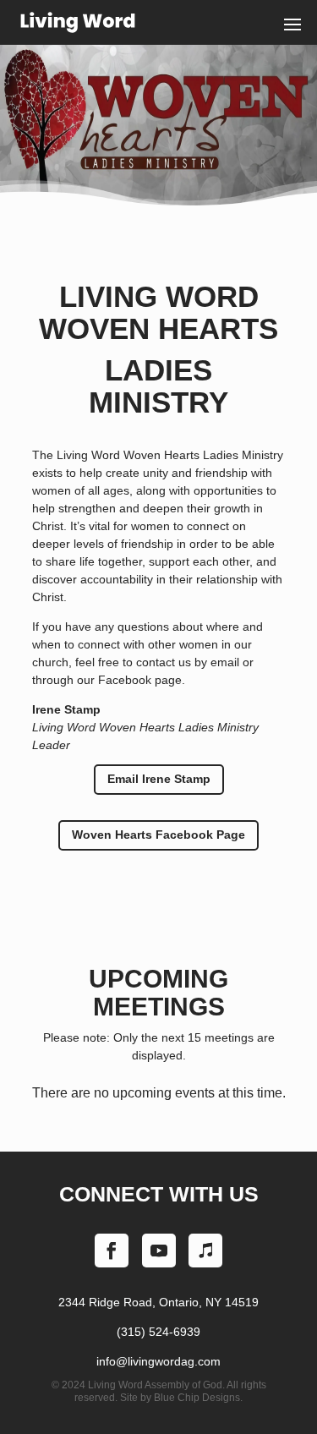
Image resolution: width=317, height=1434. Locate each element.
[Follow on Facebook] (111, 1250)
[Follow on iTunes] (205, 1250)
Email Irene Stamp (158, 778)
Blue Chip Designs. (198, 1398)
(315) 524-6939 (158, 1331)
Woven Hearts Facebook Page (158, 834)
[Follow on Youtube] (159, 1250)
